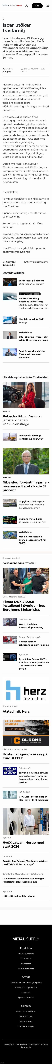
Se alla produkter (26, 968)
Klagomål (26, 992)
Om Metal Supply (26, 1026)
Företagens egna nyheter (18, 563)
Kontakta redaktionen (26, 1011)
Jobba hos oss (26, 1021)
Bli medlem (26, 959)
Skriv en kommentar (38, 262)
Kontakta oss (26, 1016)
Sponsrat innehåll (26, 997)
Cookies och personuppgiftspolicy (26, 982)
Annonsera (26, 964)
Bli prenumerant (26, 954)
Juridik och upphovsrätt (26, 987)
